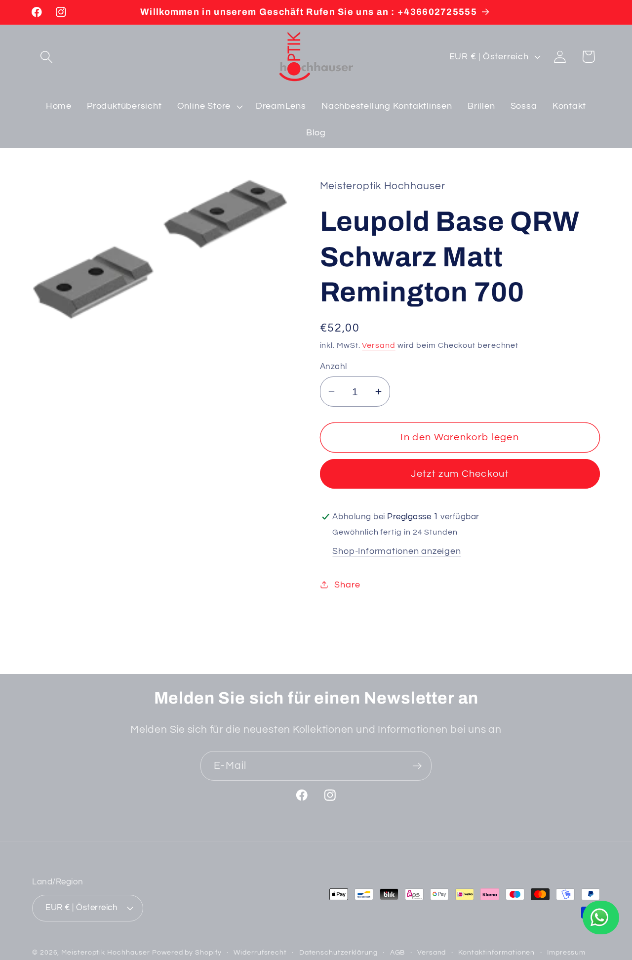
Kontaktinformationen (496, 952)
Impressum (566, 952)
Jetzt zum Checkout (460, 474)
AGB (397, 952)
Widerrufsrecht (260, 952)
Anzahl (333, 366)
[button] (46, 56)
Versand (378, 345)
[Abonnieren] (417, 766)
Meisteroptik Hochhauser (105, 952)
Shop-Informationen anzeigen (396, 550)
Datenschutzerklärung (338, 952)
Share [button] (347, 584)
